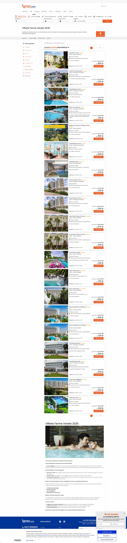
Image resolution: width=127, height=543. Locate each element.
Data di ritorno (62, 18)
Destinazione (18, 18)
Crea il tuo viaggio (35, 16)
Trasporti (80, 16)
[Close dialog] (124, 513)
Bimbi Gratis (27, 66)
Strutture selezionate (50, 16)
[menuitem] (31, 44)
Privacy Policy (85, 535)
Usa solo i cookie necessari (107, 539)
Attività (89, 16)
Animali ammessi (29, 69)
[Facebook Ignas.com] (64, 522)
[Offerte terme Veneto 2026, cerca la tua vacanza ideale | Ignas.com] (28, 6)
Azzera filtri (27, 76)
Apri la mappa (100, 35)
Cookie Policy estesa (46, 535)
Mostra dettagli (29, 540)
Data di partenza (48, 18)
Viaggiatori (75, 18)
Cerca (107, 21)
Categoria (27, 47)
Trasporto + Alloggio (68, 16)
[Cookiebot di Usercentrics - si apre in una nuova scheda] (17, 540)
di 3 (100, 47)
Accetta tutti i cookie (107, 532)
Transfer (109, 16)
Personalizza (106, 535)
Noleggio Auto (100, 16)
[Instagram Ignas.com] (60, 522)
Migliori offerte (22, 16)
